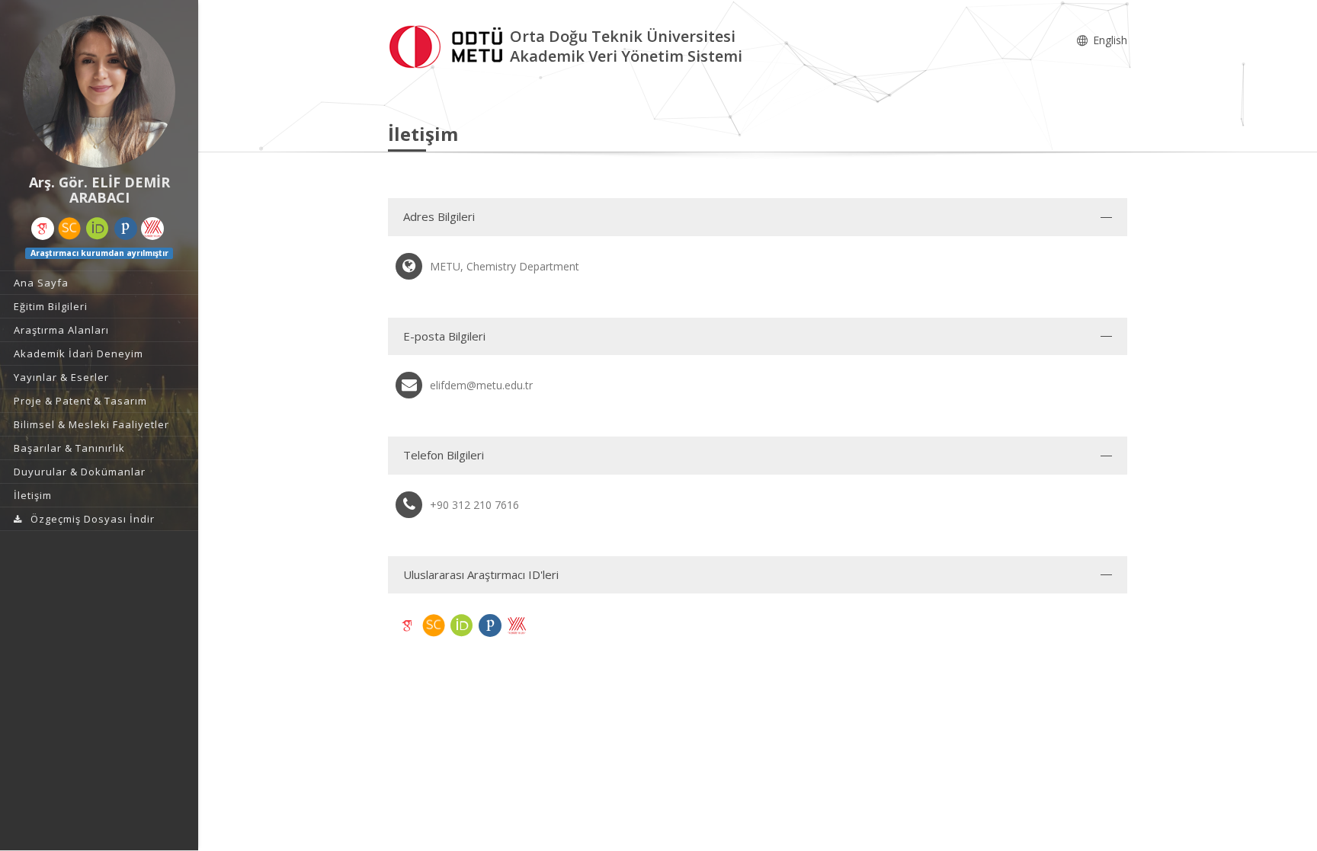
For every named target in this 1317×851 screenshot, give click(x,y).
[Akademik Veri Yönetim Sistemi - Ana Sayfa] (449, 44)
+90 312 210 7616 (474, 504)
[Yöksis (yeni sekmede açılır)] (152, 228)
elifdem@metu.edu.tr (481, 385)
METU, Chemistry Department (504, 266)
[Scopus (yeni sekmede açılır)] (69, 228)
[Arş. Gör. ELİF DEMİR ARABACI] (99, 91)
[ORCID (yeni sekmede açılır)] (98, 228)
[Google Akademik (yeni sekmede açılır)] (42, 228)
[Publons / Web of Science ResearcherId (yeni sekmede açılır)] (125, 228)
